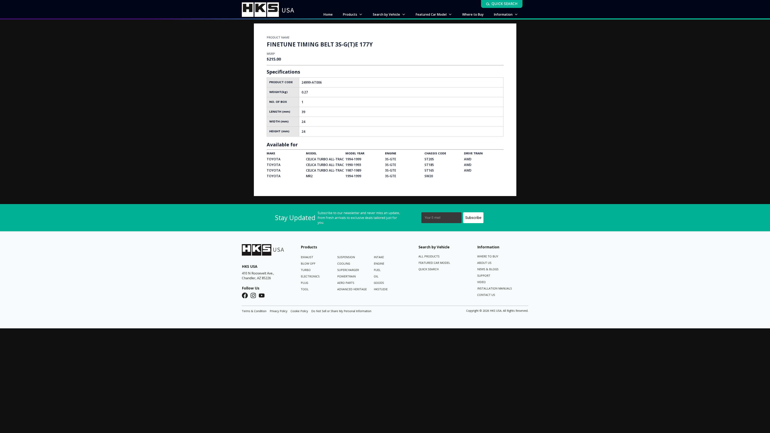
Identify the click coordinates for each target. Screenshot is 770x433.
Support (483, 275)
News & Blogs (487, 269)
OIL (376, 276)
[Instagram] (254, 295)
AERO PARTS (345, 283)
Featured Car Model (434, 263)
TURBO (306, 270)
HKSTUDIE (381, 289)
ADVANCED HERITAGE (352, 289)
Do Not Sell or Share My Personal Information (341, 311)
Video (481, 282)
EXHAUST (307, 257)
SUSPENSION (346, 257)
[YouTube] (263, 295)
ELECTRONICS (310, 276)
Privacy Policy (278, 311)
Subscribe (473, 217)
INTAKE (379, 257)
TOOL (305, 289)
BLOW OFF (308, 263)
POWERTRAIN (346, 276)
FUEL (377, 270)
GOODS (379, 283)
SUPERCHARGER (348, 270)
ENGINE (379, 263)
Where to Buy (487, 256)
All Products (429, 256)
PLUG (304, 283)
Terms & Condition (254, 311)
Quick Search (428, 269)
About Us (484, 263)
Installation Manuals (494, 288)
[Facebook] (246, 295)
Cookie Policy (299, 311)
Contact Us (486, 295)
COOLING (343, 263)
